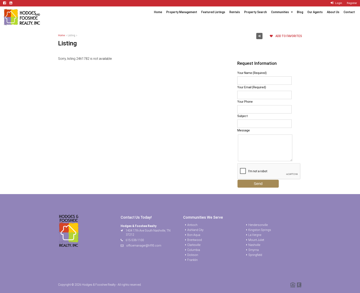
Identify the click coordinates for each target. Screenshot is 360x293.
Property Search (255, 12)
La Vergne (254, 235)
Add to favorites (288, 36)
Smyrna (253, 250)
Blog (300, 12)
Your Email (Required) (251, 87)
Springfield (255, 255)
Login (338, 3)
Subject (242, 116)
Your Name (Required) (252, 73)
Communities (280, 12)
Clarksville (193, 245)
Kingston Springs (259, 230)
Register (352, 3)
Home (158, 12)
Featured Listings (213, 12)
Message (243, 130)
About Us (333, 12)
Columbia (193, 250)
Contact (349, 12)
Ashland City (195, 230)
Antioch (192, 225)
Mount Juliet (256, 240)
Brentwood (194, 240)
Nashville (254, 245)
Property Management (181, 12)
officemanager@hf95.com (143, 245)
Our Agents (315, 12)
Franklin (192, 260)
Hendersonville (258, 225)
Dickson (192, 255)
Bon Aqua (193, 235)
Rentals (234, 12)
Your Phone (245, 101)
